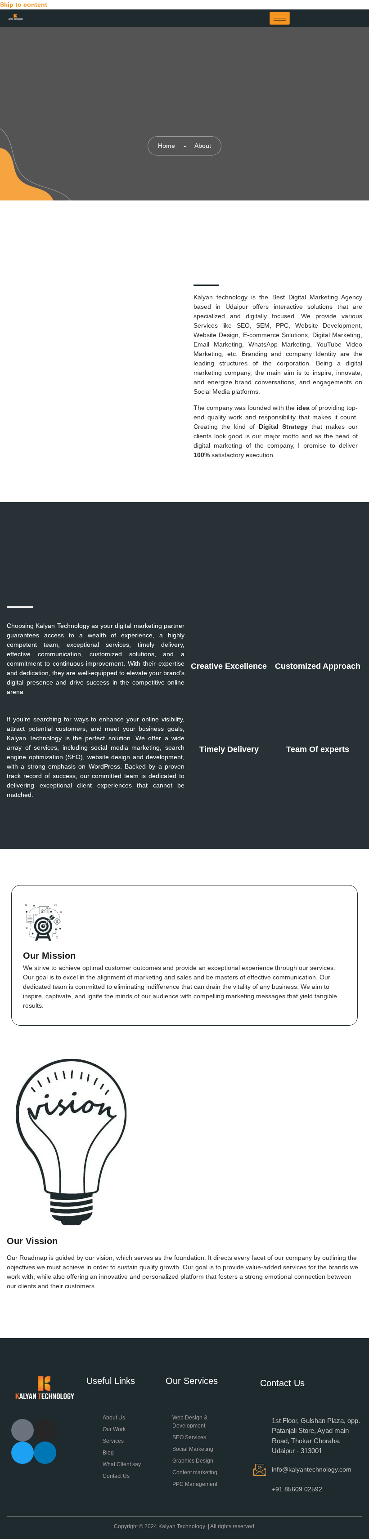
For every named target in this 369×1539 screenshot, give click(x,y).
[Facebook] (22, 1430)
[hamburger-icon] (280, 18)
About (202, 145)
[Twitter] (22, 1452)
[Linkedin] (45, 1452)
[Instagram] (45, 1430)
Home (166, 145)
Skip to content (23, 4)
